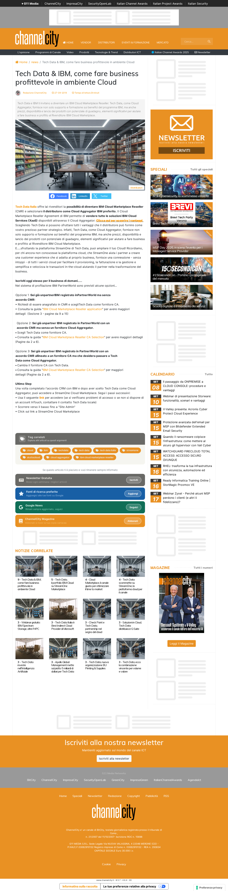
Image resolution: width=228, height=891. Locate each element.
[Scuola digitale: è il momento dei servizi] (182, 297)
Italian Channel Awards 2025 (171, 52)
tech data (84, 450)
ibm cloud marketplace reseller (97, 457)
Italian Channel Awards (132, 3)
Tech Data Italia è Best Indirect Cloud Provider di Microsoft (62, 626)
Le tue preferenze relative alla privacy (129, 886)
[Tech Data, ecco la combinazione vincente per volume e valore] (131, 648)
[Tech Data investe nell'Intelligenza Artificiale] (29, 648)
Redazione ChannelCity (34, 92)
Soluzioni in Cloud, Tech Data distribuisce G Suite (130, 626)
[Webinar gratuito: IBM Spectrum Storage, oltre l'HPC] (29, 609)
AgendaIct (194, 780)
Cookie (106, 864)
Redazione (115, 796)
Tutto (209, 374)
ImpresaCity (74, 3)
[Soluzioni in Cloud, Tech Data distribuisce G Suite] (131, 609)
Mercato (163, 42)
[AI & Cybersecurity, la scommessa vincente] (182, 187)
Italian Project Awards (167, 3)
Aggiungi (133, 493)
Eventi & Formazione (136, 42)
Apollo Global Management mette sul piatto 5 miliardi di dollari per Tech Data (62, 666)
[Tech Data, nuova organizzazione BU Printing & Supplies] (97, 648)
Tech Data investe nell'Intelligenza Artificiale (26, 666)
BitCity (31, 780)
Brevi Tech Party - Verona (170, 223)
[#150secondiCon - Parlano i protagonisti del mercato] (182, 269)
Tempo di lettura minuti (86, 92)
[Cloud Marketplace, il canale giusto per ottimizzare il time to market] (97, 566)
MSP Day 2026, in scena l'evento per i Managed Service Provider (177, 249)
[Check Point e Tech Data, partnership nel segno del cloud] (97, 609)
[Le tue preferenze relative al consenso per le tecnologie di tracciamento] (209, 887)
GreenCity (118, 780)
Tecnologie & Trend (106, 52)
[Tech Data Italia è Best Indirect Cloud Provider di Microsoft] (63, 609)
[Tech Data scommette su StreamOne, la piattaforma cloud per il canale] (131, 566)
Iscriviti (134, 479)
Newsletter (203, 52)
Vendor (86, 42)
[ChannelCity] (37, 38)
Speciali (77, 796)
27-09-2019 (60, 92)
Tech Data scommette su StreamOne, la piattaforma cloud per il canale (130, 586)
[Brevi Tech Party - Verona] (182, 214)
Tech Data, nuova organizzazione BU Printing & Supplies (97, 665)
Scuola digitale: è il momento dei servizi (179, 306)
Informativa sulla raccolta (80, 886)
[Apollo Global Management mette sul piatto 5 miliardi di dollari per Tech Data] (63, 648)
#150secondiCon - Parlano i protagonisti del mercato (179, 277)
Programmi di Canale (48, 52)
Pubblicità (152, 796)
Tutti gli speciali (201, 169)
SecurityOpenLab (99, 3)
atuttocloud (33, 457)
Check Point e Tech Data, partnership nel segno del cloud (94, 627)
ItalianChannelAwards (168, 780)
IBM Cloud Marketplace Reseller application (72, 309)
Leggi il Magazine (181, 643)
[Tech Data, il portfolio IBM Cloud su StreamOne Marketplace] (63, 566)
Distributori (106, 42)
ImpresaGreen (139, 780)
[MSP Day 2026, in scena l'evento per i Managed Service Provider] (182, 242)
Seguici (133, 507)
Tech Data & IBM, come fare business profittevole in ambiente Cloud (29, 584)
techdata (63, 450)
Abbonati (133, 521)
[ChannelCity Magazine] (181, 602)
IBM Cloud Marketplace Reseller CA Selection (73, 337)
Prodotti (84, 52)
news (34, 62)
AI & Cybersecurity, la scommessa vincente (181, 196)
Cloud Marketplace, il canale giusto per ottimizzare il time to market (97, 584)
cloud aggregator (60, 457)
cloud (30, 450)
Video (70, 52)
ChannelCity (53, 3)
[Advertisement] (114, 722)
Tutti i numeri (203, 567)
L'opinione (24, 52)
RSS (166, 796)
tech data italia (108, 450)
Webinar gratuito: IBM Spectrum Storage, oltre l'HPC (29, 626)
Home (71, 42)
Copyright (133, 796)
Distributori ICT (132, 52)
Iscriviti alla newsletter (114, 758)
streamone (132, 450)
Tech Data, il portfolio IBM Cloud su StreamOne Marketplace (62, 584)
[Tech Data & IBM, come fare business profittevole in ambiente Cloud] (29, 566)
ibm (46, 450)
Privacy (121, 864)
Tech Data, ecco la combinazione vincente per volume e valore (130, 666)
